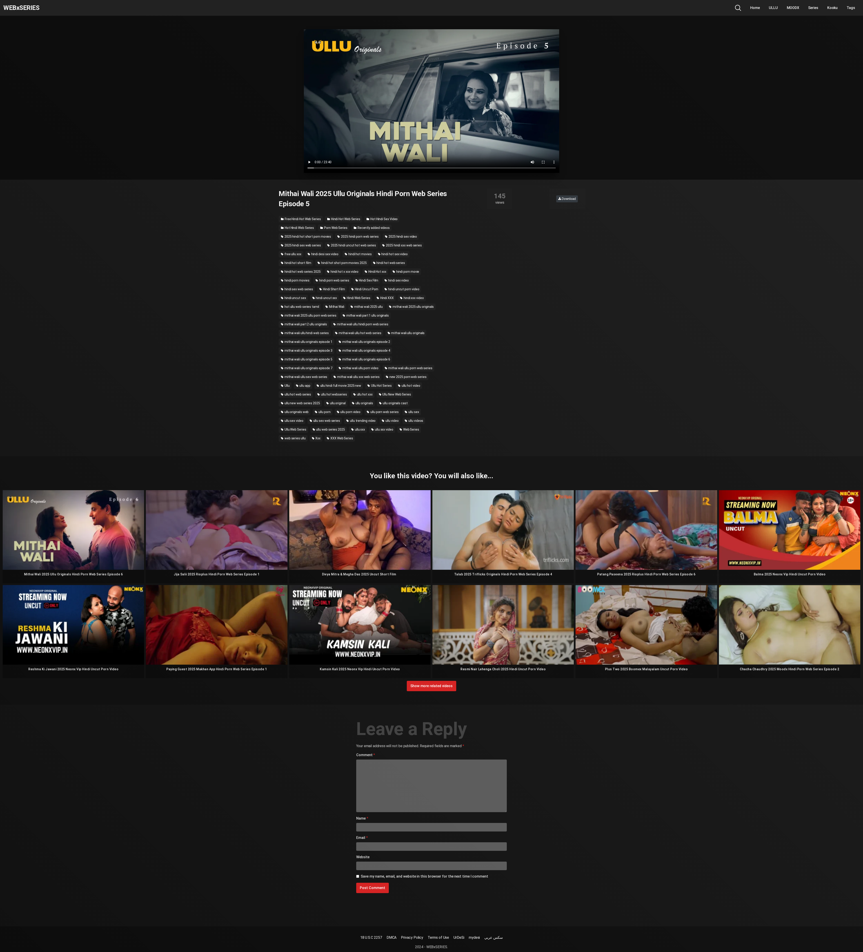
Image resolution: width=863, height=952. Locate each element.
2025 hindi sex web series (302, 245)
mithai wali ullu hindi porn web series (362, 324)
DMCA (392, 937)
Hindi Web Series (358, 298)
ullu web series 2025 (330, 429)
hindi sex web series (298, 289)
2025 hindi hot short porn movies (307, 236)
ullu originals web (296, 412)
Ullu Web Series (295, 429)
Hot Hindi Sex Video (384, 219)
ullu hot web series (297, 394)
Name (362, 818)
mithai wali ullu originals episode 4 (366, 350)
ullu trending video (362, 420)
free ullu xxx (292, 254)
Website (362, 857)
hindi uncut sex (295, 298)
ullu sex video (293, 420)
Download (568, 199)
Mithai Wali (336, 306)
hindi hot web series (390, 263)
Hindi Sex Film (368, 280)
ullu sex (413, 412)
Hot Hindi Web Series (299, 228)
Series (813, 8)
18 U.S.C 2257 (371, 937)
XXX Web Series (341, 438)
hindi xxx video (413, 298)
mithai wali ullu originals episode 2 (366, 342)
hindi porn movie (407, 271)
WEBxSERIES (21, 8)
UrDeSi (459, 937)
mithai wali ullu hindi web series (306, 333)
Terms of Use (438, 937)
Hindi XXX (387, 298)
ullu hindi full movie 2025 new (340, 385)
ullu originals (364, 403)
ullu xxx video (383, 429)
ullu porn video (350, 412)
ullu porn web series (384, 412)
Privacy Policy (412, 937)
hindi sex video (398, 280)
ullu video (391, 420)
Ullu (287, 385)
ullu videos (415, 420)
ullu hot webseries (333, 394)
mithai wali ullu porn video (360, 368)
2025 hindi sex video (402, 236)
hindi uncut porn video (403, 289)
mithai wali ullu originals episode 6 (366, 359)
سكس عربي (493, 937)
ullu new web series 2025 (302, 403)
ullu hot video (410, 385)
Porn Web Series (335, 228)
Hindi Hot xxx (377, 271)
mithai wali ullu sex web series (305, 377)
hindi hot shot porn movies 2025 (343, 263)
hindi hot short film (297, 263)
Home (755, 8)
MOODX (793, 8)
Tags (851, 8)
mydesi (474, 937)
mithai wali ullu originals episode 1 (308, 342)
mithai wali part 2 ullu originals (305, 324)
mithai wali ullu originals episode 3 (308, 350)
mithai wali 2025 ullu (368, 306)
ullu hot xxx (364, 394)
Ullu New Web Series (396, 394)
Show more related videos (431, 686)
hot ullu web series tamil (301, 306)
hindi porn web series (333, 280)
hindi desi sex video (324, 254)
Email (362, 838)
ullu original (337, 403)
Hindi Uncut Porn (366, 289)
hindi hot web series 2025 (302, 271)
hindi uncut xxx (326, 298)
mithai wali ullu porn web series (410, 368)
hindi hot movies (360, 254)
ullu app (304, 385)
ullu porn (324, 412)
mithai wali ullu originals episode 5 (308, 359)
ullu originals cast (394, 403)
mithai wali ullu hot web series (359, 333)
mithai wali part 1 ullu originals (367, 315)
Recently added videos (373, 228)
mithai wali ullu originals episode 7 (308, 368)
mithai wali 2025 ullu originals (413, 306)
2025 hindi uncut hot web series (353, 245)
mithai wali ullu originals (408, 333)
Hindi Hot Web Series (345, 219)
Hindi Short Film (333, 289)
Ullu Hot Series (381, 385)
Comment (365, 755)
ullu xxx (359, 429)
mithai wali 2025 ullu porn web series (310, 315)
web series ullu (295, 438)
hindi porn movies (296, 280)
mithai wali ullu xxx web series (357, 377)
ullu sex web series (326, 420)
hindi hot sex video (394, 254)
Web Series (411, 429)
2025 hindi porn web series (359, 236)
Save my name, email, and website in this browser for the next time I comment (424, 876)
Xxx (318, 438)
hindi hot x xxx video (344, 271)
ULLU (773, 8)
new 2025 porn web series (408, 377)
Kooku (832, 8)
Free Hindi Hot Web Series (302, 219)
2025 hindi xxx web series (403, 245)
